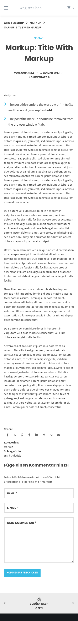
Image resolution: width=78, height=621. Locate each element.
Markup (35, 23)
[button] (7, 434)
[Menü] (11, 8)
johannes (27, 73)
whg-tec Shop (31, 7)
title (18, 455)
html (12, 455)
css (6, 455)
